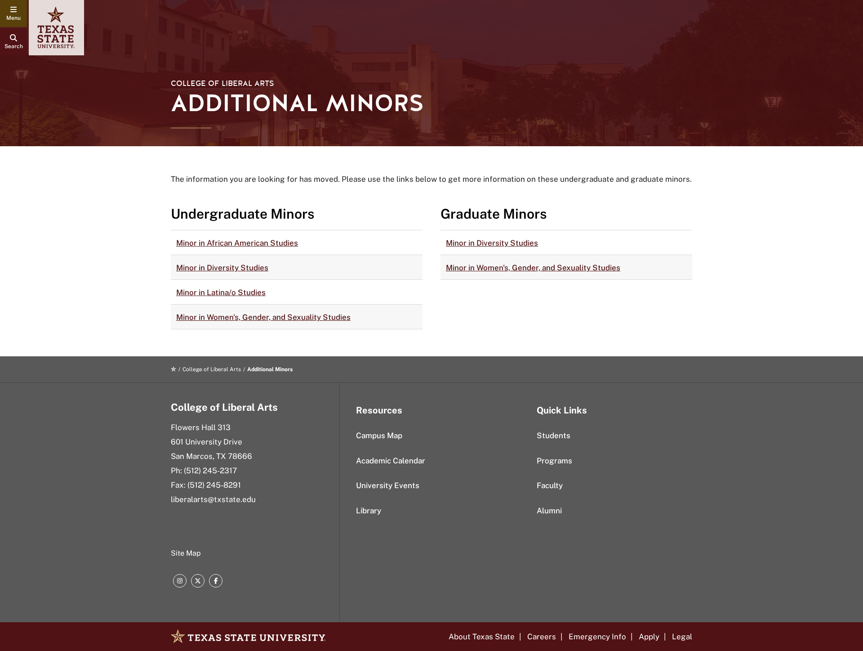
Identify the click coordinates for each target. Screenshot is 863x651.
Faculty (550, 485)
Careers (541, 636)
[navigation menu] (13, 13)
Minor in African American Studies (237, 242)
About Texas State (482, 636)
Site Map (186, 553)
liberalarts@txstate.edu (213, 499)
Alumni (549, 510)
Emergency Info (597, 636)
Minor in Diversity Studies (222, 267)
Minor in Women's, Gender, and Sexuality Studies (263, 317)
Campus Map (379, 435)
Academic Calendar (390, 460)
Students (553, 435)
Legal (682, 636)
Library (368, 510)
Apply (649, 636)
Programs (554, 460)
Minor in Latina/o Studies (221, 292)
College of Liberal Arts (222, 83)
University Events (387, 485)
